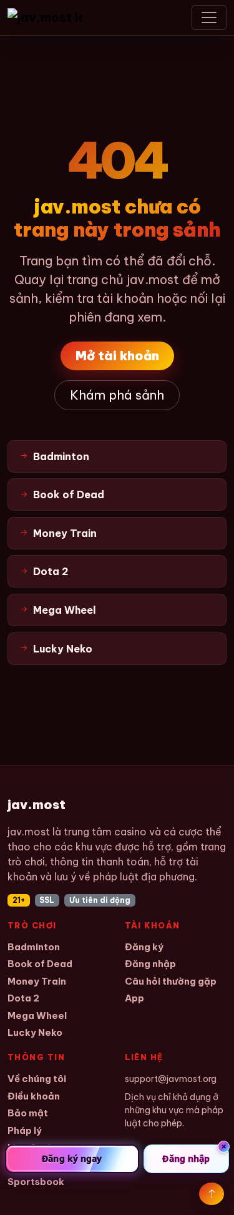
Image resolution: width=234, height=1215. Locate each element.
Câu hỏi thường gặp (171, 981)
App (134, 998)
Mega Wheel (37, 1015)
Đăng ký (144, 947)
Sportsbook (35, 1182)
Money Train (36, 981)
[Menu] (209, 17)
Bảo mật (27, 1113)
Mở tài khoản (117, 355)
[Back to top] (211, 1194)
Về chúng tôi (36, 1079)
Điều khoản (33, 1096)
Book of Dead (39, 964)
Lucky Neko (34, 1032)
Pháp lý (24, 1130)
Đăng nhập (150, 964)
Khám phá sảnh (117, 395)
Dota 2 (23, 998)
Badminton (33, 947)
